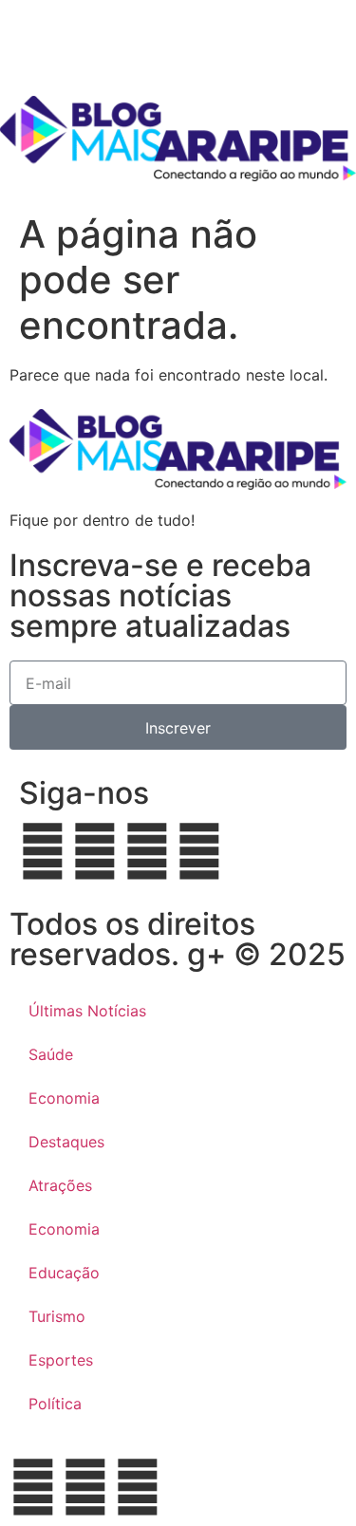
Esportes (60, 1359)
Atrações (60, 1185)
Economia (64, 1098)
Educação (64, 1272)
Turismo (56, 1316)
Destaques (66, 1141)
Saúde (50, 1054)
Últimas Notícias (87, 1010)
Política (55, 1403)
